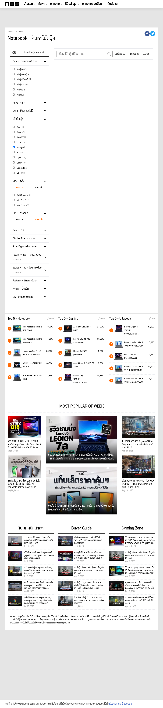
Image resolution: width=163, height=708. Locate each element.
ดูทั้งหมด (50, 319)
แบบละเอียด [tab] (39, 187)
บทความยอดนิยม (92, 4)
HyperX (21, 157)
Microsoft (21, 168)
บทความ (55, 4)
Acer (20, 127)
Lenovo (21, 162)
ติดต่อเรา (112, 4)
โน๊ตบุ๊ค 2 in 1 (21, 89)
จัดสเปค (28, 4)
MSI (20, 173)
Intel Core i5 (22, 205)
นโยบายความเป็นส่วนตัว (120, 704)
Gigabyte (21, 147)
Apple (20, 132)
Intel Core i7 (22, 200)
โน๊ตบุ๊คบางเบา (22, 84)
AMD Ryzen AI (23, 195)
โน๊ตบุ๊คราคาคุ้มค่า (23, 74)
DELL (20, 142)
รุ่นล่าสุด (146, 54)
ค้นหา (41, 4)
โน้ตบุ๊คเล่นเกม (21, 69)
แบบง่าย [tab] (19, 187)
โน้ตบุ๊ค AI (20, 94)
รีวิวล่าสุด (71, 4)
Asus (21, 137)
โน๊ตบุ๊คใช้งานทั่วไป (23, 79)
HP (19, 152)
